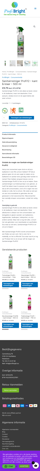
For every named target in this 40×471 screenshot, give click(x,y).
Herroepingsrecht (8, 441)
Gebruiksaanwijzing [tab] (9, 142)
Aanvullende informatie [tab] (10, 153)
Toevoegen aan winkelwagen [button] (8, 284)
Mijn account (6, 415)
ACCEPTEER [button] (24, 466)
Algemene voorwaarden (10, 429)
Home (4, 71)
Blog (3, 432)
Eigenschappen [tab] (7, 138)
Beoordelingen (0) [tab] (8, 157)
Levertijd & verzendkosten (11, 446)
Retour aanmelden (10, 390)
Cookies (5, 436)
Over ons (5, 448)
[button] (34, 26)
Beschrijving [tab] (6, 150)
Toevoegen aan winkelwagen (21, 117)
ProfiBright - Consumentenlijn (16, 71)
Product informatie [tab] (9, 134)
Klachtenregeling (8, 444)
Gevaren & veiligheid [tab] (9, 146)
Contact (5, 434)
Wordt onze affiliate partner (11, 413)
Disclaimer (5, 439)
